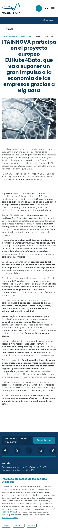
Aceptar (6, 525)
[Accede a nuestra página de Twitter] (17, 450)
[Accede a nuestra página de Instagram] (40, 450)
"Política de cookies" (10, 518)
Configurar (18, 525)
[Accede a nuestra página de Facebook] (5, 450)
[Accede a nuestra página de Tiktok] (52, 450)
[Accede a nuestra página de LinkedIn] (29, 450)
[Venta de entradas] (39, 8)
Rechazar (31, 525)
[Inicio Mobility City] (11, 8)
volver (9, 29)
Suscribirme (44, 440)
